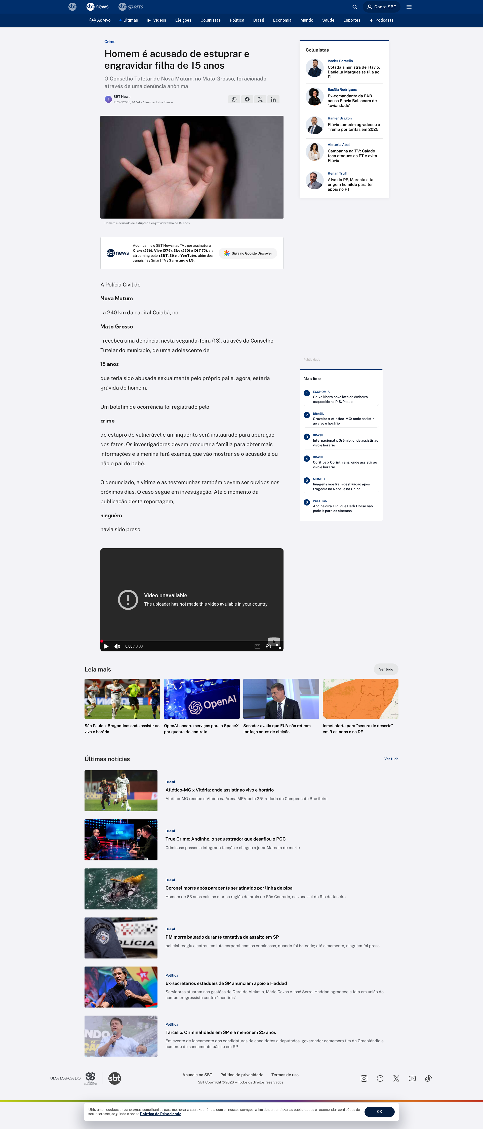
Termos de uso (285, 1074)
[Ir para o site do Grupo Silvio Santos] (76, 1078)
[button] (122, 714)
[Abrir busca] (355, 7)
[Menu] (409, 6)
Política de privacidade (241, 1074)
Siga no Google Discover (252, 253)
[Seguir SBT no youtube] (412, 1078)
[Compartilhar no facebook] (247, 99)
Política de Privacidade (160, 1114)
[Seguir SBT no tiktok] (428, 1078)
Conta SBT (385, 6)
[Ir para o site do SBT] (114, 1078)
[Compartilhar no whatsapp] (234, 99)
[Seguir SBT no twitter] (396, 1078)
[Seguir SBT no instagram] (364, 1078)
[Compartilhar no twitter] (260, 99)
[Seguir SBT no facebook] (380, 1078)
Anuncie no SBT (197, 1074)
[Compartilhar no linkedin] (273, 99)
